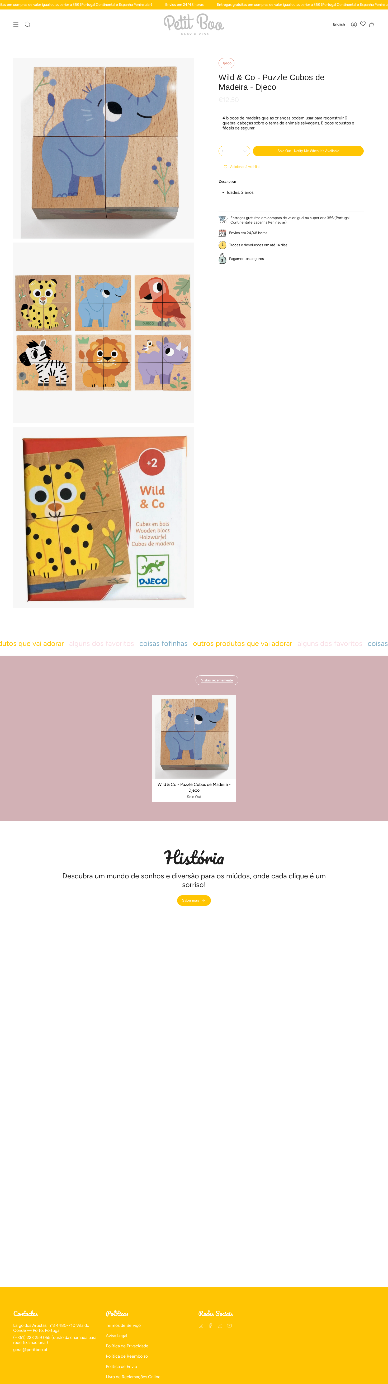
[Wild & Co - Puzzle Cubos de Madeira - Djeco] (194, 737)
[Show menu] (16, 24)
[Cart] (372, 24)
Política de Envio (121, 1366)
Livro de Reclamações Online (133, 1376)
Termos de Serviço (123, 1325)
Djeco (226, 63)
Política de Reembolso (127, 1356)
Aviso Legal (116, 1335)
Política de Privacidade (127, 1345)
